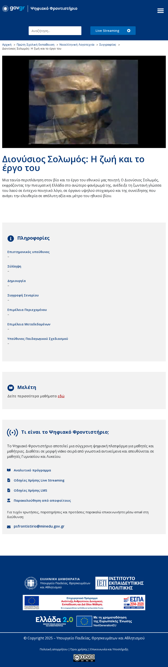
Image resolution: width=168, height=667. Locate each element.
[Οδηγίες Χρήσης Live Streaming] (8, 480)
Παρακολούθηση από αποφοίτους (42, 500)
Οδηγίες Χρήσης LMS (30, 490)
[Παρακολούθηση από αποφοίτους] (8, 500)
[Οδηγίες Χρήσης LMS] (8, 490)
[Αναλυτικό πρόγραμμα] (8, 470)
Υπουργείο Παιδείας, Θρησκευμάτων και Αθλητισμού (100, 638)
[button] (160, 10)
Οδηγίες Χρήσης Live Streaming (39, 480)
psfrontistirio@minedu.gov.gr (39, 526)
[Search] (77, 30)
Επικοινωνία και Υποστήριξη (109, 649)
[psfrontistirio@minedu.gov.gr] (8, 527)
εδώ (61, 396)
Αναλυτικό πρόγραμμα (32, 470)
